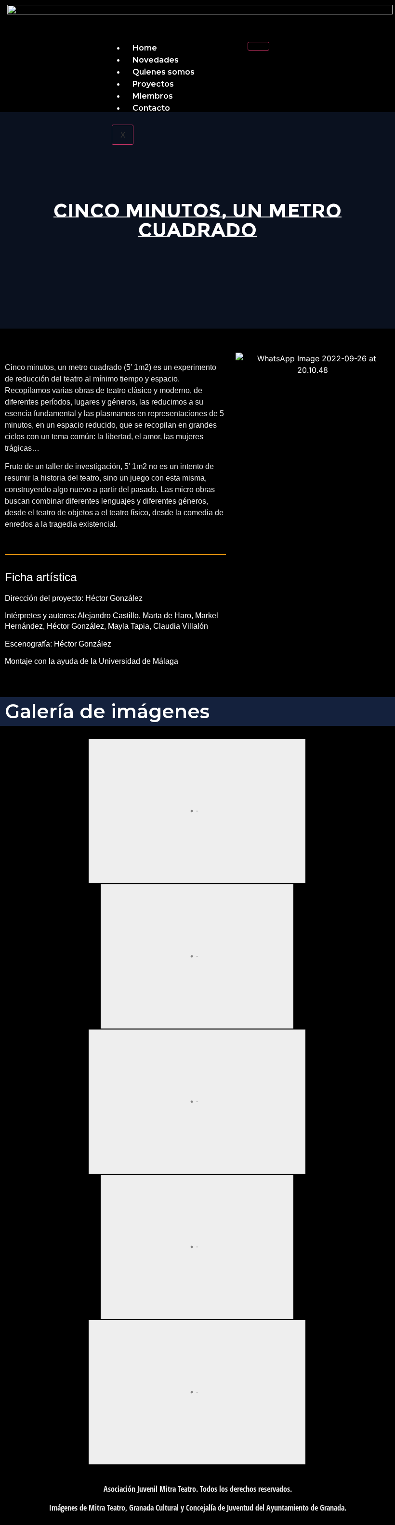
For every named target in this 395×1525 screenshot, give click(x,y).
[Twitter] (334, 55)
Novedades (155, 59)
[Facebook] (305, 55)
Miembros (152, 96)
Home (144, 47)
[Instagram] (363, 55)
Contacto (151, 108)
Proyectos (153, 84)
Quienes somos (163, 71)
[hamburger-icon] (258, 46)
